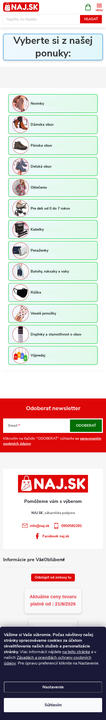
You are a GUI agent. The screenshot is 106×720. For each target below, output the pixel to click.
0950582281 (71, 525)
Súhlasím (53, 705)
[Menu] (99, 7)
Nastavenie (53, 687)
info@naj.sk (39, 525)
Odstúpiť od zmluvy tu (53, 577)
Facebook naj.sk (55, 536)
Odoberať (86, 425)
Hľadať (91, 19)
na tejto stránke (76, 652)
